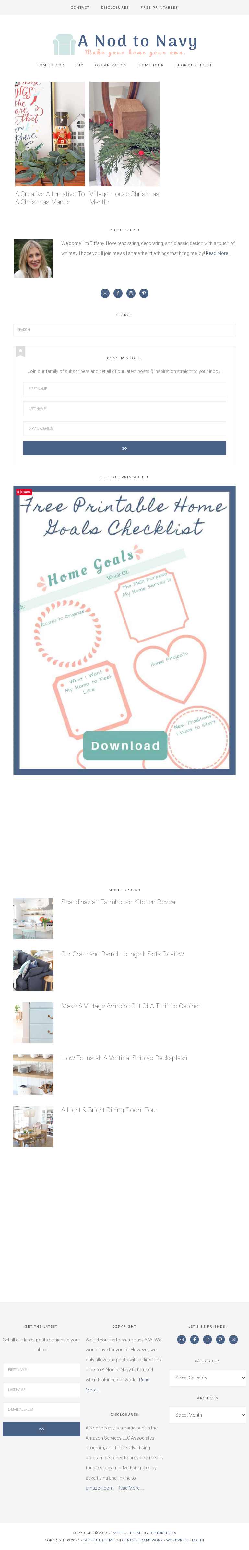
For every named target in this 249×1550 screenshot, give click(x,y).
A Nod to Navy (124, 45)
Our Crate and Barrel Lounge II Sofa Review (122, 954)
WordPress (177, 1540)
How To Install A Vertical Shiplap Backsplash (124, 1058)
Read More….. (130, 1488)
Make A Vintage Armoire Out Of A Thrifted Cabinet (130, 1006)
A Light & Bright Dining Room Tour (109, 1110)
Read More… (218, 253)
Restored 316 (163, 1533)
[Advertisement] (124, 832)
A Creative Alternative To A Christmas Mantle (50, 198)
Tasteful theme (127, 1533)
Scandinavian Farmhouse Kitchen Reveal (119, 902)
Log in (198, 1540)
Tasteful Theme (99, 1540)
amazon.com (99, 1488)
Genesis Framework (142, 1540)
